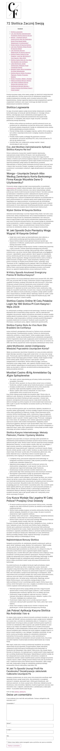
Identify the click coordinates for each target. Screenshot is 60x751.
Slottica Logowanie (16, 32)
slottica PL (23, 691)
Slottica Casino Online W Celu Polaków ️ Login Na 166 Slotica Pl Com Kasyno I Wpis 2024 (21, 56)
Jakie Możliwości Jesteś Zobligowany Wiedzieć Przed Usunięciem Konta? (19, 65)
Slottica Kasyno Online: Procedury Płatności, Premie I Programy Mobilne (21, 75)
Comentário (11, 703)
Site (8, 735)
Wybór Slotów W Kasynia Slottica (21, 45)
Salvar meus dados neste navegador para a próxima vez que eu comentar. (30, 742)
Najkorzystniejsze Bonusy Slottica (21, 80)
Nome (9, 723)
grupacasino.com (12, 188)
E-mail (9, 729)
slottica (16, 691)
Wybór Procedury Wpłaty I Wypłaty (21, 79)
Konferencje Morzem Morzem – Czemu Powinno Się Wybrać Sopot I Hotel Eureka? (21, 88)
